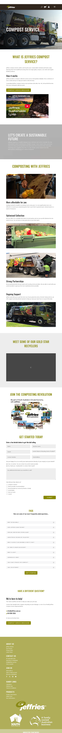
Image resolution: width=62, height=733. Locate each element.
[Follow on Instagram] (12, 676)
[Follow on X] (9, 676)
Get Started (31, 573)
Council (10, 494)
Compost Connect (12, 484)
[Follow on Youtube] (16, 676)
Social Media (11, 490)
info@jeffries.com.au (13, 611)
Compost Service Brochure (18, 90)
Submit (49, 497)
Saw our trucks (11, 492)
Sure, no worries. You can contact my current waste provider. (23, 464)
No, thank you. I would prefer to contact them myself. (21, 466)
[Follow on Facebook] (6, 676)
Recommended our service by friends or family (19, 488)
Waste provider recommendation (16, 486)
